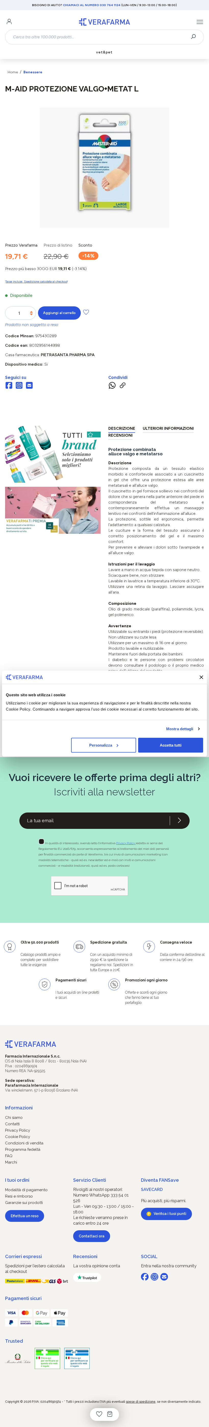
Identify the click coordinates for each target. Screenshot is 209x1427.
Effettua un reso (24, 1216)
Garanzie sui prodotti (24, 1202)
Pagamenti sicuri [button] (23, 1298)
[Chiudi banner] (201, 677)
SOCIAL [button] (149, 1256)
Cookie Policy (17, 1136)
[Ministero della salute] (18, 1358)
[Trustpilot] (87, 1277)
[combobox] (100, 37)
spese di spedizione (140, 1401)
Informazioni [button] (19, 1107)
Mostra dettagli (179, 729)
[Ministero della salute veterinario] (77, 1358)
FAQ (8, 1156)
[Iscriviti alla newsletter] (179, 821)
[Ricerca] (195, 37)
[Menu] (200, 22)
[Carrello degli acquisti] (110, 1414)
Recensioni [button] (85, 1256)
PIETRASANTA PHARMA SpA (68, 354)
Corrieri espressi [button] (23, 1256)
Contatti (12, 1124)
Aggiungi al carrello (59, 313)
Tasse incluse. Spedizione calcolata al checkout (36, 281)
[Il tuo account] (9, 22)
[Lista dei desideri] (99, 1414)
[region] (104, 168)
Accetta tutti (170, 745)
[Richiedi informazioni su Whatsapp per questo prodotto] (112, 386)
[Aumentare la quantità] (31, 312)
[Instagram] (19, 386)
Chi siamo (14, 1117)
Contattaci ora (91, 1236)
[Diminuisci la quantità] (31, 314)
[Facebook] (9, 386)
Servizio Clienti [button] (89, 1180)
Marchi (11, 1162)
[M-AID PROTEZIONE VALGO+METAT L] (104, 162)
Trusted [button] (14, 1341)
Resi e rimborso (19, 1196)
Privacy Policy (126, 843)
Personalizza (100, 745)
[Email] (29, 386)
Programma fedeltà (22, 1149)
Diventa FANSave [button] (160, 1180)
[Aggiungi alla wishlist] (86, 312)
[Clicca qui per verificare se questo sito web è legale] (47, 1358)
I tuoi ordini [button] (17, 1180)
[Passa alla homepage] (104, 22)
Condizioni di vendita (24, 1143)
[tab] (121, 429)
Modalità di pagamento (26, 1190)
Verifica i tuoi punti (170, 1214)
